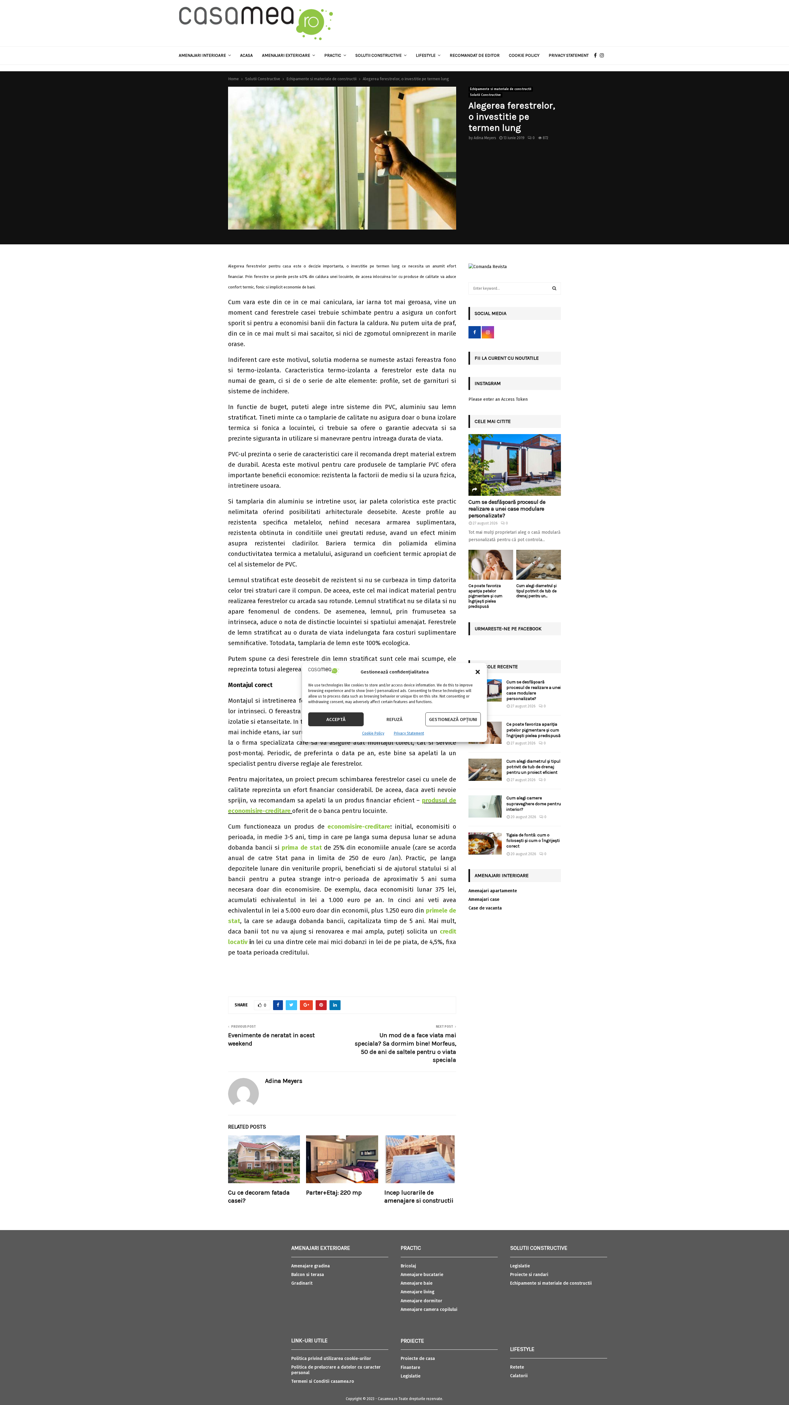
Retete (517, 1367)
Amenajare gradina (310, 1266)
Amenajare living (417, 1292)
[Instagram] (603, 55)
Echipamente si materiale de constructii (500, 89)
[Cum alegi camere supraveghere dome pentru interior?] (485, 806)
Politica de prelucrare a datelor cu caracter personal (336, 1370)
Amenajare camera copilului (429, 1309)
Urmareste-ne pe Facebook (508, 629)
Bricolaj (408, 1266)
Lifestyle (425, 55)
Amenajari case (483, 899)
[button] (478, 672)
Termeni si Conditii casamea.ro (322, 1381)
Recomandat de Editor (475, 55)
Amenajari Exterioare (286, 55)
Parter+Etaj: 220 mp (334, 1192)
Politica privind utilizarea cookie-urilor (331, 1358)
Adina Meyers (485, 138)
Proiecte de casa (418, 1358)
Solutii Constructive (485, 95)
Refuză (394, 719)
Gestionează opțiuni (453, 719)
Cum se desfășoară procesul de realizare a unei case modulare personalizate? (507, 509)
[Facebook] (597, 55)
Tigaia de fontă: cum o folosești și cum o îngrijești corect (533, 840)
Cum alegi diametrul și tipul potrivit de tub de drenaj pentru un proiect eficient (533, 767)
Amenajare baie (416, 1283)
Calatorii (519, 1375)
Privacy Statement (409, 733)
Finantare (410, 1367)
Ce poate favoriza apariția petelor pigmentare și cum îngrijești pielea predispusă (485, 596)
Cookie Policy (373, 733)
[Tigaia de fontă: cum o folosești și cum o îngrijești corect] (485, 843)
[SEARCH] (554, 288)
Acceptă (335, 719)
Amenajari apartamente (492, 890)
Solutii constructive (378, 55)
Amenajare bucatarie (422, 1274)
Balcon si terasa (307, 1274)
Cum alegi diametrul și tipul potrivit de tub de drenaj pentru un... (536, 591)
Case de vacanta (485, 908)
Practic (332, 55)
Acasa (246, 55)
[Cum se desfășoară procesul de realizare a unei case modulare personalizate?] (514, 465)
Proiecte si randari (529, 1274)
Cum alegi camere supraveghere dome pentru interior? (533, 803)
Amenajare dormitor (421, 1300)
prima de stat (302, 847)
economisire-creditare (359, 826)
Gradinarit (302, 1283)
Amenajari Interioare (202, 55)
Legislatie (410, 1376)
